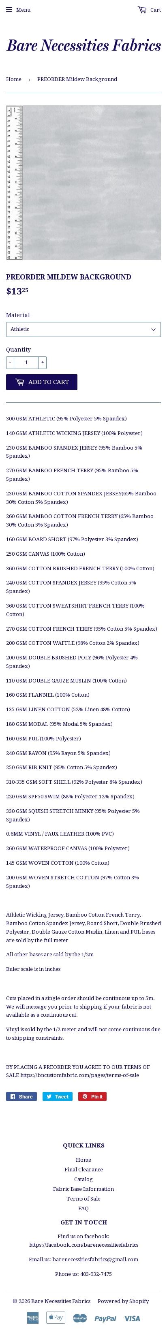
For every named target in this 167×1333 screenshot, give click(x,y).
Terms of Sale (83, 1199)
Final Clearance (83, 1170)
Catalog (83, 1179)
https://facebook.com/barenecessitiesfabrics (83, 1245)
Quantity (18, 349)
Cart (155, 10)
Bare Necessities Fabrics (60, 1301)
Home (13, 79)
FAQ (83, 1208)
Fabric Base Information (83, 1189)
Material (18, 315)
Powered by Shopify (123, 1301)
